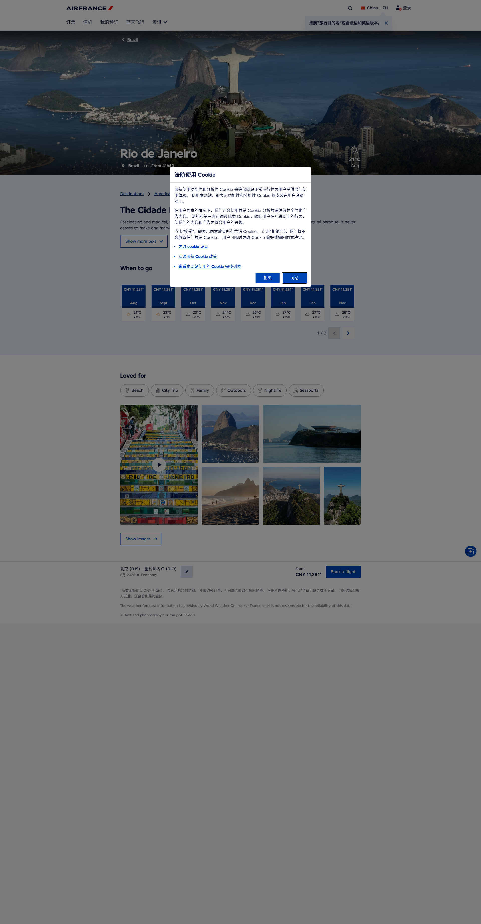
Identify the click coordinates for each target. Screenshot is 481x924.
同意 (295, 277)
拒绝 (268, 277)
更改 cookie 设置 (193, 246)
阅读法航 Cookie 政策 (197, 256)
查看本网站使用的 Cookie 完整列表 (209, 266)
